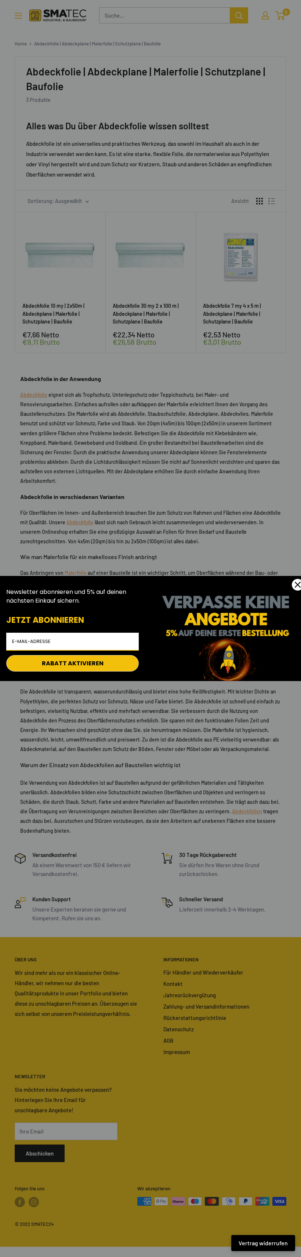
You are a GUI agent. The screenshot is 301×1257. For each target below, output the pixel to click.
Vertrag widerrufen (263, 1242)
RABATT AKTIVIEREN (73, 663)
